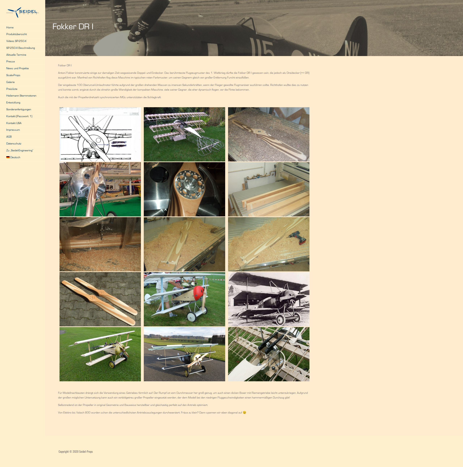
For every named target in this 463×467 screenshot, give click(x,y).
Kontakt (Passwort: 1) (19, 116)
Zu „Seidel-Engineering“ (19, 150)
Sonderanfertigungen (18, 109)
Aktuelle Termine (16, 54)
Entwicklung (13, 102)
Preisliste (11, 89)
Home (10, 27)
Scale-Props (13, 75)
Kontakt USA (14, 123)
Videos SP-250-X (16, 41)
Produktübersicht (16, 34)
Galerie (10, 82)
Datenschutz (13, 143)
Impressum (13, 129)
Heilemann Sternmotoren (21, 95)
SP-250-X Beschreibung (20, 47)
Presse (10, 61)
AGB (9, 136)
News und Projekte (17, 68)
